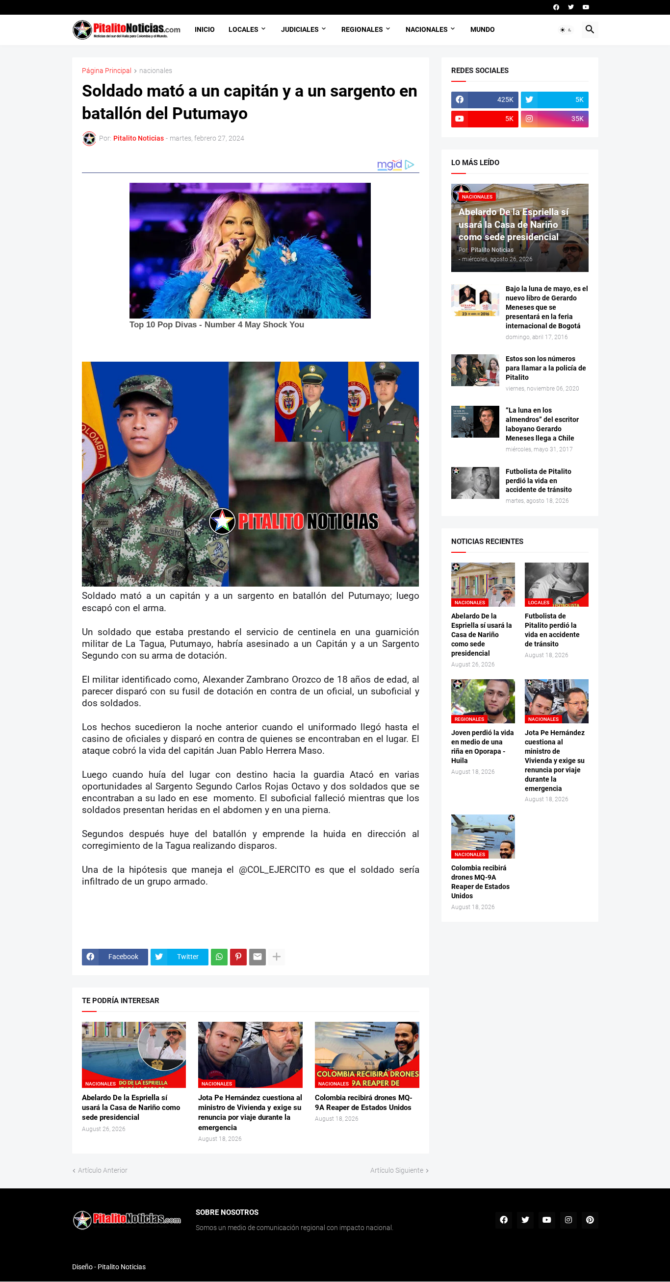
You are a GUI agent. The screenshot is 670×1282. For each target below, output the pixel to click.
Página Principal (106, 70)
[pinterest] (590, 1220)
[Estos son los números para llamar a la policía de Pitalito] (475, 370)
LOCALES (243, 29)
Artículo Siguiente (396, 1170)
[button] (566, 30)
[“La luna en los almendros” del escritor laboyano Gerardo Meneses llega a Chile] (475, 422)
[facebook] (556, 7)
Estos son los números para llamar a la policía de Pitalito (546, 368)
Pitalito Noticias (122, 1267)
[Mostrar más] (276, 957)
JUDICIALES (300, 29)
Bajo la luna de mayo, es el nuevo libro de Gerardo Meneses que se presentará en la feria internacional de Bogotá (547, 307)
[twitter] (571, 7)
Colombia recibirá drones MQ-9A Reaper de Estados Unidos (363, 1102)
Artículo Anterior (103, 1170)
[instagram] (568, 1220)
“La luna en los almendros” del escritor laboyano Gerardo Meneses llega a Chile (542, 424)
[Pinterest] (238, 957)
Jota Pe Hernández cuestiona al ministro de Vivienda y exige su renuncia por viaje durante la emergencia (250, 1112)
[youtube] (586, 7)
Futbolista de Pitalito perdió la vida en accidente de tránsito (539, 481)
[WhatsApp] (219, 957)
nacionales (155, 70)
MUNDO (482, 29)
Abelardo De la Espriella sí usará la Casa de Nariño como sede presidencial (131, 1107)
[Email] (257, 957)
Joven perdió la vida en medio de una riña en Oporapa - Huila (482, 746)
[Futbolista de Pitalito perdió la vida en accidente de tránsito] (475, 483)
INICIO (205, 29)
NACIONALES (427, 29)
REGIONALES (362, 29)
